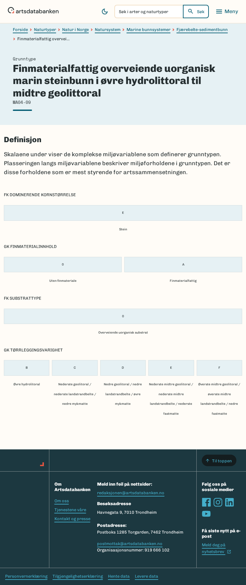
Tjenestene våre (70, 509)
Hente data (119, 576)
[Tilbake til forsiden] (33, 11)
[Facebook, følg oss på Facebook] (206, 502)
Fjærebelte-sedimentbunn (202, 29)
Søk (200, 11)
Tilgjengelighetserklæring (78, 576)
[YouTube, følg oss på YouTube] (206, 513)
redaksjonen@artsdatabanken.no (130, 492)
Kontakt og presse (72, 518)
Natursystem (107, 29)
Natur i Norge (75, 29)
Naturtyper (45, 29)
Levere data (146, 576)
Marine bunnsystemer (148, 29)
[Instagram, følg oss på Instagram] (217, 502)
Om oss (61, 500)
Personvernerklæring (26, 576)
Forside (20, 29)
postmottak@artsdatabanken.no (129, 543)
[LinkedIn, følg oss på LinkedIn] (229, 502)
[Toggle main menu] (226, 11)
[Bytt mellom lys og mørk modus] (105, 11)
